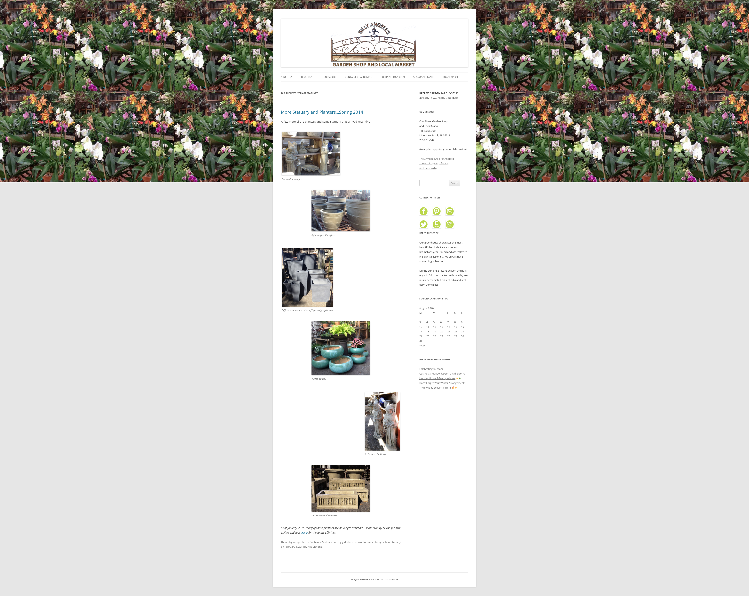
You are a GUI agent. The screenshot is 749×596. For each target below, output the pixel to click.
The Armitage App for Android (436, 158)
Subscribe (330, 77)
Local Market (451, 77)
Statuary (327, 542)
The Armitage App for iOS (433, 163)
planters (351, 542)
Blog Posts (308, 77)
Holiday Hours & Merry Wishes (437, 378)
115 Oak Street (427, 130)
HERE (304, 532)
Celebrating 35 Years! (431, 369)
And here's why (428, 168)
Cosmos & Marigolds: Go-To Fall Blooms (442, 373)
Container (315, 542)
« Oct (422, 345)
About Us (287, 77)
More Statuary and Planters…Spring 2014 (322, 112)
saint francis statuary (369, 542)
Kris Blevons (315, 546)
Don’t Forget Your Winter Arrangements (442, 383)
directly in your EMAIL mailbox (438, 98)
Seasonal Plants (423, 77)
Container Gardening (358, 77)
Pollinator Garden (393, 77)
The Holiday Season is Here (435, 387)
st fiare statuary (391, 542)
